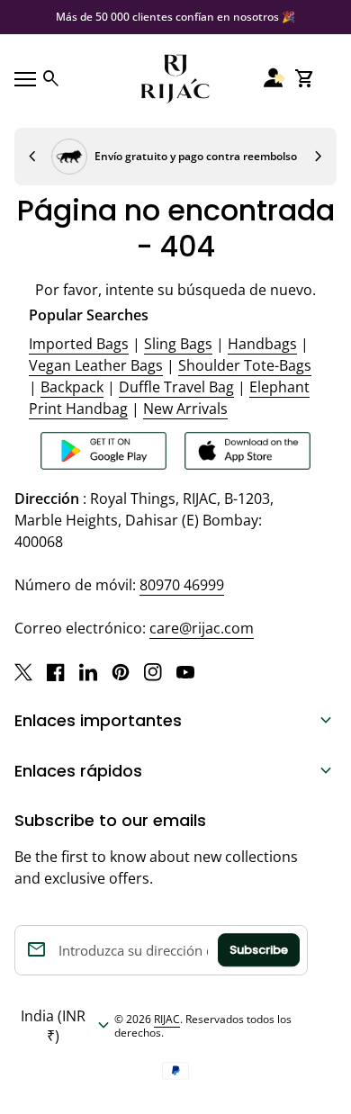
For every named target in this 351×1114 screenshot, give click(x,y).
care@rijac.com (201, 628)
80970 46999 (182, 585)
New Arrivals (185, 408)
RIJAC (167, 1019)
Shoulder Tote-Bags (244, 365)
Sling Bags (178, 344)
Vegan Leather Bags (96, 365)
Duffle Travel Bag (176, 387)
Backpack (72, 387)
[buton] (64, 1026)
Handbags (262, 344)
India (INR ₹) (67, 1026)
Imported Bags (79, 344)
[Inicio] (176, 77)
